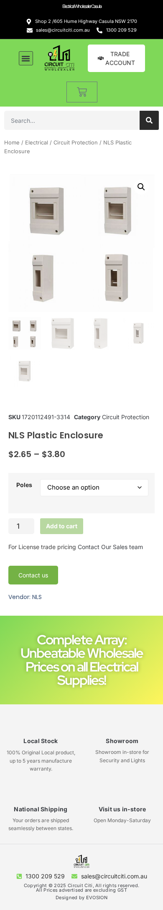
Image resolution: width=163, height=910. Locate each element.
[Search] (149, 120)
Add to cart (61, 526)
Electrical (36, 142)
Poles (24, 484)
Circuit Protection (75, 142)
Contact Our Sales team (110, 546)
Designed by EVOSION (81, 897)
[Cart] (81, 92)
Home (12, 142)
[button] (26, 58)
